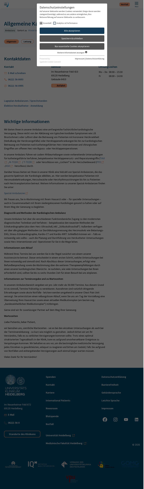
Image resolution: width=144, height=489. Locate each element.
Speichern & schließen (72, 38)
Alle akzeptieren (72, 30)
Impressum (80, 58)
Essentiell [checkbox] (47, 23)
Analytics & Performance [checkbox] (67, 23)
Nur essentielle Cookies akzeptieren (72, 46)
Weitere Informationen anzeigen (71, 52)
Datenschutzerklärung (95, 58)
